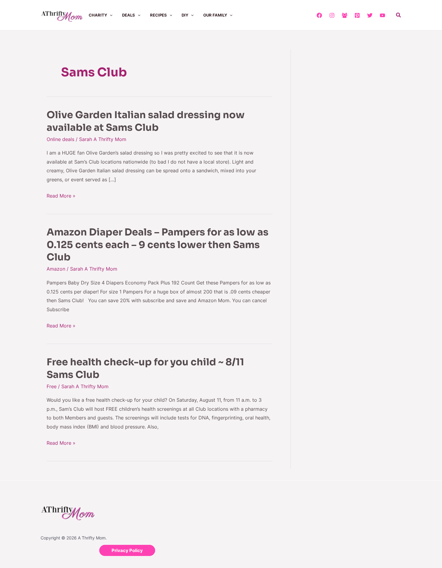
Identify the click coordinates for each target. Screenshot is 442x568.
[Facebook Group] (344, 15)
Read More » (61, 195)
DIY (185, 15)
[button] (109, 15)
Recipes (158, 15)
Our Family (215, 15)
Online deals (60, 139)
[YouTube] (382, 15)
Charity (98, 15)
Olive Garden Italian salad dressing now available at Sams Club (146, 121)
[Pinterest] (357, 15)
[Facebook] (319, 15)
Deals (128, 15)
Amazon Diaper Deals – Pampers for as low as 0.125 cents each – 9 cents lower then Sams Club (158, 244)
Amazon (56, 269)
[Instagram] (332, 15)
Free (52, 386)
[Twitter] (370, 15)
